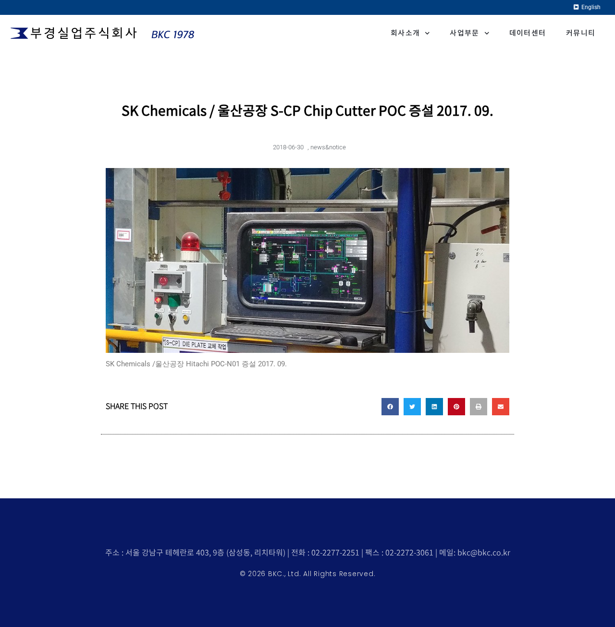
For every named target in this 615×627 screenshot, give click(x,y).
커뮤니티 (580, 32)
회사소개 (405, 32)
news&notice (328, 147)
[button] (390, 406)
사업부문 (464, 32)
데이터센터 (527, 32)
